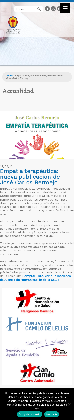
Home (9, 75)
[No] (69, 404)
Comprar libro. (33, 276)
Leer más (51, 414)
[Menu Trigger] (65, 8)
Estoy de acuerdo (29, 414)
